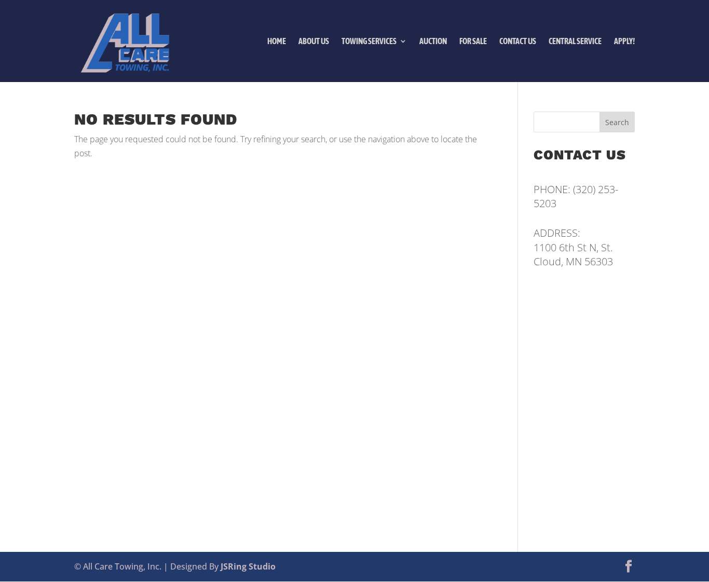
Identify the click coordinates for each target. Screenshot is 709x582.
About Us (313, 41)
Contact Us (517, 41)
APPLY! (624, 41)
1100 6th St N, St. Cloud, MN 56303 (573, 254)
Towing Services (369, 41)
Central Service (575, 41)
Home (276, 41)
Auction (433, 41)
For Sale (473, 41)
